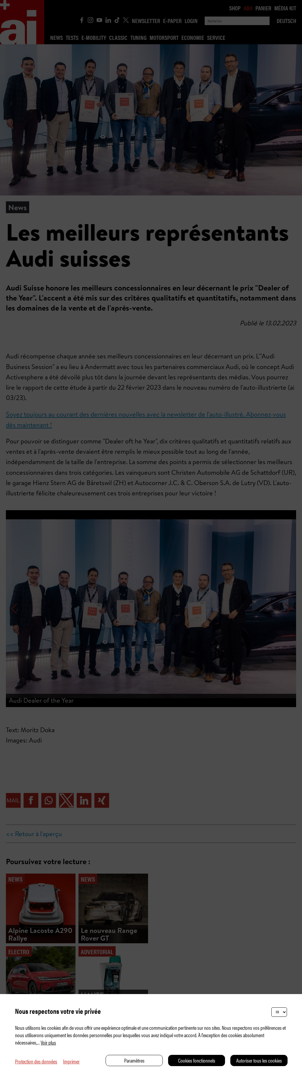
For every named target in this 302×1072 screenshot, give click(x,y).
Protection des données (36, 1061)
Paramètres (134, 1060)
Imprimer (71, 1061)
